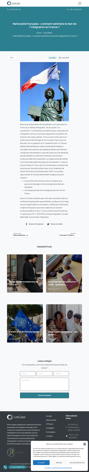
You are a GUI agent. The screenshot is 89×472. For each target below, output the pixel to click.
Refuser (59, 462)
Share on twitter (57, 224)
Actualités (48, 33)
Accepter (41, 462)
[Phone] (5, 467)
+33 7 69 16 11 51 (15, 9)
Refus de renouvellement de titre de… (23, 283)
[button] (85, 444)
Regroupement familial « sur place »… (63, 333)
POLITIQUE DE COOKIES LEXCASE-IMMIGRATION (58, 468)
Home (39, 33)
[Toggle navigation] (80, 3)
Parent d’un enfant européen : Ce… (24, 333)
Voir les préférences (77, 462)
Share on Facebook (36, 224)
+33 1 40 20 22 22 (76, 9)
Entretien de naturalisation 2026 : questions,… (62, 283)
